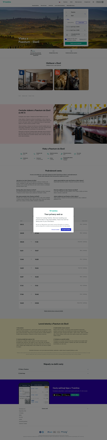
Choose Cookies (55, 229)
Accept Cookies (66, 229)
